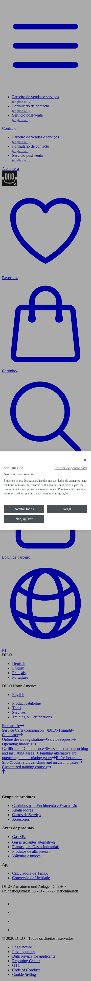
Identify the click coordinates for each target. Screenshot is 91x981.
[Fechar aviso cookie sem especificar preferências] (85, 460)
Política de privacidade (71, 468)
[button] (13, 468)
